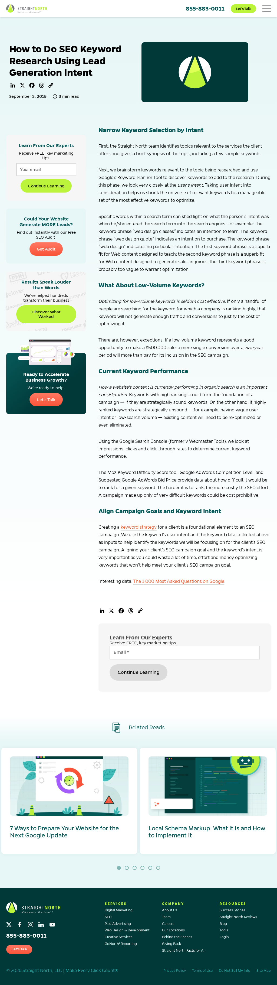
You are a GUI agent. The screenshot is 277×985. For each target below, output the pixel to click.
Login (224, 937)
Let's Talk (243, 9)
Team (166, 917)
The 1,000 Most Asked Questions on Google (178, 581)
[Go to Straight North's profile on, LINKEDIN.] (41, 923)
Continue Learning (46, 186)
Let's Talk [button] (19, 949)
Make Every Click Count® (91, 970)
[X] (22, 85)
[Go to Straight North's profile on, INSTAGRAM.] (31, 923)
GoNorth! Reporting (121, 944)
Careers (168, 924)
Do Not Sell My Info (234, 970)
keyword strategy (139, 527)
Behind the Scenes (177, 937)
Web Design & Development (127, 930)
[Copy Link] (50, 85)
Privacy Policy (174, 970)
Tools (224, 930)
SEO (108, 917)
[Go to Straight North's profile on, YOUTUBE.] (52, 923)
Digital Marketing (119, 910)
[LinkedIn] (12, 85)
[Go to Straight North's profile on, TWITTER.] (9, 923)
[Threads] (41, 85)
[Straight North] (26, 8)
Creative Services (118, 937)
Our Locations (173, 930)
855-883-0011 (205, 9)
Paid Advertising (118, 924)
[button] (69, 801)
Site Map (263, 970)
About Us (169, 910)
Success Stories (232, 910)
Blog (223, 924)
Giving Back (171, 944)
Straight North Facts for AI (183, 951)
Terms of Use (202, 970)
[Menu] (266, 8)
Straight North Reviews (238, 917)
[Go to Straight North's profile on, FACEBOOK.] (20, 923)
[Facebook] (31, 85)
